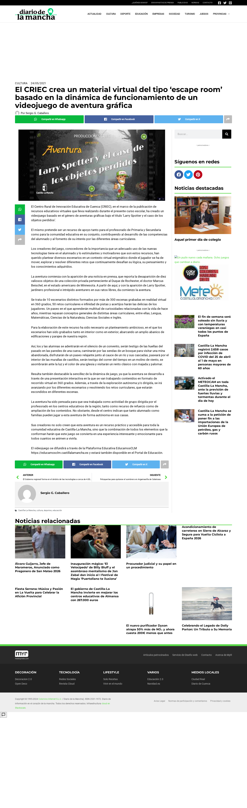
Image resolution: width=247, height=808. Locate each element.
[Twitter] (225, 3)
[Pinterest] (230, 3)
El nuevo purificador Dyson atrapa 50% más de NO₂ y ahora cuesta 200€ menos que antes (150, 629)
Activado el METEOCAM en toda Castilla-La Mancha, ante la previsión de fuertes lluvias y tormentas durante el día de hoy (214, 389)
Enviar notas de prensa (162, 3)
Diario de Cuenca (200, 683)
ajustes (132, 804)
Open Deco (21, 683)
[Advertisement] (123, 49)
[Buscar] (226, 134)
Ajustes (201, 802)
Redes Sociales (67, 679)
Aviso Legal (159, 701)
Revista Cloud (66, 683)
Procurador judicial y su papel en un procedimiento (151, 565)
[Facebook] (219, 3)
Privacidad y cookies (220, 701)
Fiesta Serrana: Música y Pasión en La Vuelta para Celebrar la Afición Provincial (39, 592)
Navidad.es (153, 683)
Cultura (21, 83)
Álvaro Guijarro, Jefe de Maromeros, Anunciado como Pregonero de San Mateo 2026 (37, 567)
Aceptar (155, 802)
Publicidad (183, 3)
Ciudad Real (198, 679)
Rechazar (178, 802)
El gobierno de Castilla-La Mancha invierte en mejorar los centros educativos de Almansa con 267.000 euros (95, 594)
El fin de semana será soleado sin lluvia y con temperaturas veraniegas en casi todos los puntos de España (214, 326)
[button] (228, 14)
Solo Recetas (110, 679)
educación (57, 510)
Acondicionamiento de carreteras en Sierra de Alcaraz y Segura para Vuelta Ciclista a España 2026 (206, 532)
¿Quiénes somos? (140, 3)
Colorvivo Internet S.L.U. (50, 699)
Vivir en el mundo (112, 683)
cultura (40, 510)
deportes (48, 510)
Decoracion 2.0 (23, 679)
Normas (195, 3)
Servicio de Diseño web (185, 654)
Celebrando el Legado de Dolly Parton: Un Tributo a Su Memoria (207, 627)
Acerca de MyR (223, 654)
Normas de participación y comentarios (187, 701)
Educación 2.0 (155, 679)
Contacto (207, 3)
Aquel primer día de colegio (197, 240)
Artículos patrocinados (156, 654)
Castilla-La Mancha (27, 510)
